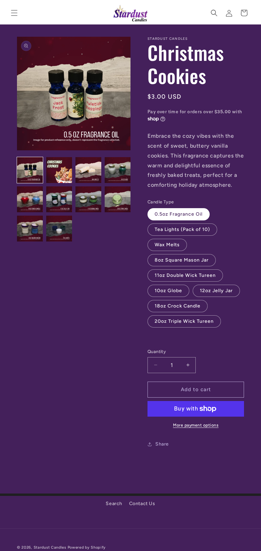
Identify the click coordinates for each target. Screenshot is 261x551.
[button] (14, 12)
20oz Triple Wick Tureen (184, 321)
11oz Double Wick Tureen (185, 275)
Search (114, 503)
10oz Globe (168, 291)
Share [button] (162, 444)
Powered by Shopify (87, 547)
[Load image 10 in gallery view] (59, 228)
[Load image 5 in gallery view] (30, 199)
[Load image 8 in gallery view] (117, 199)
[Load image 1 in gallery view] (30, 170)
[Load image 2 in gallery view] (59, 170)
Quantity (156, 351)
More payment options (196, 425)
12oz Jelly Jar (216, 291)
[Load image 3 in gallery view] (88, 170)
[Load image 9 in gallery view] (30, 228)
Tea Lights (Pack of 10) (182, 229)
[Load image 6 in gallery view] (59, 199)
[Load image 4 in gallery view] (117, 170)
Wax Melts (167, 245)
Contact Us (142, 503)
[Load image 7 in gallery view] (88, 199)
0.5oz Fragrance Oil (179, 214)
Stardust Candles (50, 547)
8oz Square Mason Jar (182, 260)
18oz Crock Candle (178, 306)
